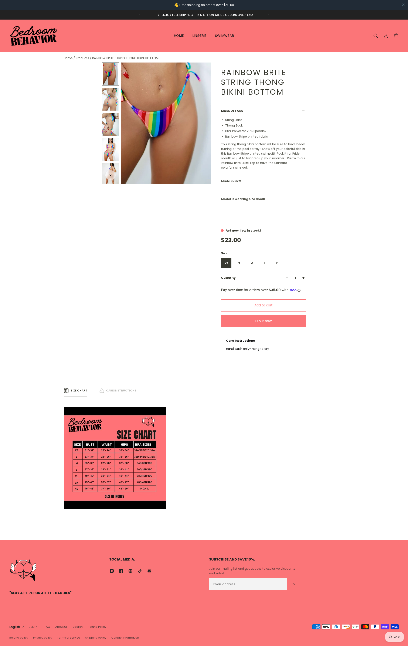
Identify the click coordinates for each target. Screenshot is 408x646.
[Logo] (33, 36)
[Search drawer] (376, 35)
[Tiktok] (139, 571)
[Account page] (386, 35)
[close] (403, 5)
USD (31, 627)
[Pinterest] (130, 571)
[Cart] (396, 35)
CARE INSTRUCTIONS (121, 390)
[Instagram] (111, 571)
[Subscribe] (293, 584)
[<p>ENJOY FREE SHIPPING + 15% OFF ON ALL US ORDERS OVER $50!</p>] (204, 14)
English (14, 627)
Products (83, 58)
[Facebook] (121, 571)
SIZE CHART (79, 390)
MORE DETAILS (232, 111)
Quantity (228, 278)
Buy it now (263, 321)
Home (69, 58)
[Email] (149, 571)
